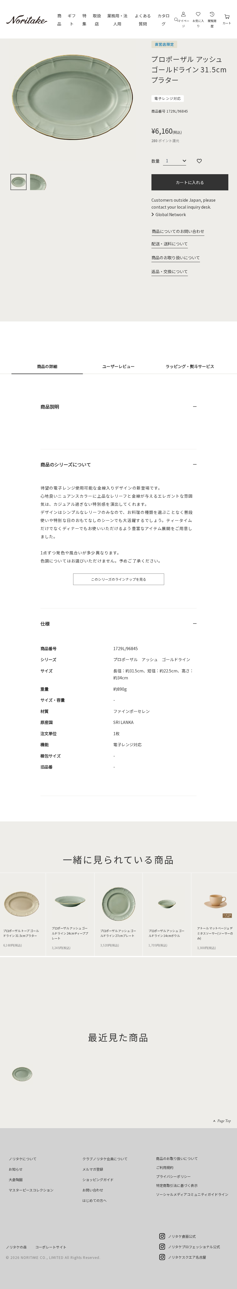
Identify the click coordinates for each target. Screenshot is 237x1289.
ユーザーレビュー (118, 366)
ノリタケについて (22, 1158)
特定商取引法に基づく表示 (177, 1185)
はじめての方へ (94, 1200)
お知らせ (16, 1169)
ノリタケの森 (16, 1246)
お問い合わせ (92, 1189)
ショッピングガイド (98, 1179)
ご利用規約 (164, 1167)
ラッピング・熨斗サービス (190, 366)
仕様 (45, 623)
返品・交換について (169, 271)
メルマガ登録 (92, 1169)
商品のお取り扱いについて (175, 257)
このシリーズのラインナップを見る (118, 579)
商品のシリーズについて (65, 464)
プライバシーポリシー (173, 1176)
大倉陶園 (16, 1179)
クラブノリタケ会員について (104, 1158)
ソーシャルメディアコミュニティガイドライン (192, 1194)
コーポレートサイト (50, 1246)
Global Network (170, 214)
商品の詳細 (47, 366)
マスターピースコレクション (31, 1189)
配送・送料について (169, 244)
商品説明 (49, 406)
